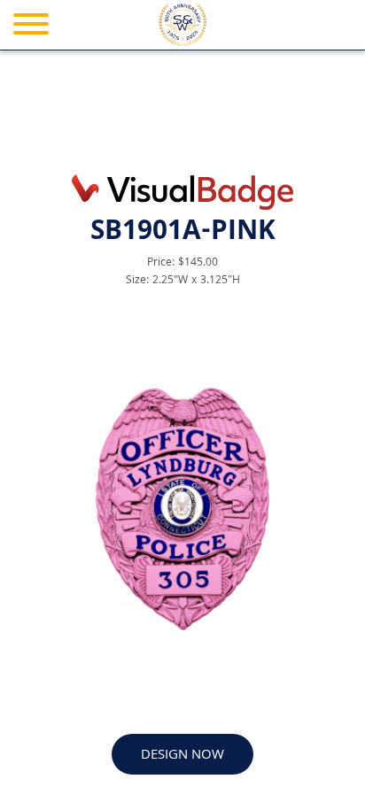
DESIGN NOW (182, 755)
